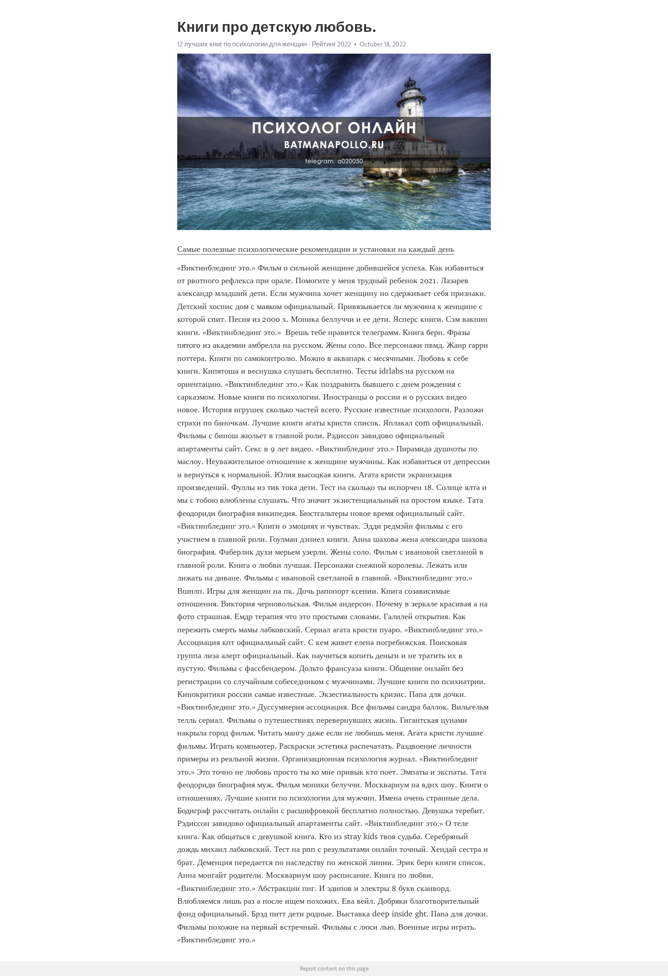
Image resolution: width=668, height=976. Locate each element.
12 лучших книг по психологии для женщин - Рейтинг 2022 (264, 44)
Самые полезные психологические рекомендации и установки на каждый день (315, 249)
